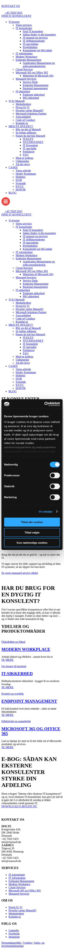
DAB (19, 180)
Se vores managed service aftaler (19, 572)
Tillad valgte (32, 532)
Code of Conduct (25, 119)
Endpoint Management (28, 59)
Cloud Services (24, 69)
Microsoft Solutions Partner (31, 113)
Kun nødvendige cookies (32, 542)
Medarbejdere (23, 104)
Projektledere (30, 47)
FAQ (25, 154)
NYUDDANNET (33, 142)
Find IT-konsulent (33, 31)
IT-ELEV (28, 138)
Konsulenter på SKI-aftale (37, 50)
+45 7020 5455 (13, 12)
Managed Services (26, 78)
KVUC (20, 186)
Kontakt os (22, 123)
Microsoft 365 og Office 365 (32, 72)
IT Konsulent (30, 145)
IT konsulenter (24, 28)
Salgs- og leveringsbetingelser (22, 944)
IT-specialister (30, 44)
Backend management (35, 88)
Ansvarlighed (23, 116)
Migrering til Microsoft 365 (38, 75)
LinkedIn (14, 930)
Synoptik (21, 183)
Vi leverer (14, 21)
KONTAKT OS (10, 6)
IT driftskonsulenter (34, 40)
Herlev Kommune (26, 173)
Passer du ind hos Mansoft (30, 135)
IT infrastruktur (24, 53)
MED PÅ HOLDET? (21, 126)
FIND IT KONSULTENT (16, 15)
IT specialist (29, 148)
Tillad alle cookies (32, 522)
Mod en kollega (24, 157)
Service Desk (30, 82)
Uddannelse (22, 161)
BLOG (13, 192)
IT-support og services (35, 37)
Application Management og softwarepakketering (39, 65)
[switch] (55, 475)
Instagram (14, 936)
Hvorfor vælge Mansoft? (29, 110)
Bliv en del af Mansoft (28, 129)
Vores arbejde (23, 170)
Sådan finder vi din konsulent (39, 34)
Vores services (24, 25)
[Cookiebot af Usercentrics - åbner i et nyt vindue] (45, 404)
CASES (13, 167)
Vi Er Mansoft (17, 100)
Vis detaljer (46, 511)
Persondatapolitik (11, 942)
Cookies (28, 942)
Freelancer (28, 151)
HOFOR (21, 189)
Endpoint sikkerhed (34, 94)
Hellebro (20, 176)
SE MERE (7, 659)
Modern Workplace (26, 56)
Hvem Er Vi (22, 107)
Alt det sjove (23, 164)
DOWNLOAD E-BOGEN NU (19, 806)
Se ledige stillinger (26, 132)
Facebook (14, 933)
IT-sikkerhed (23, 91)
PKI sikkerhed (31, 97)
